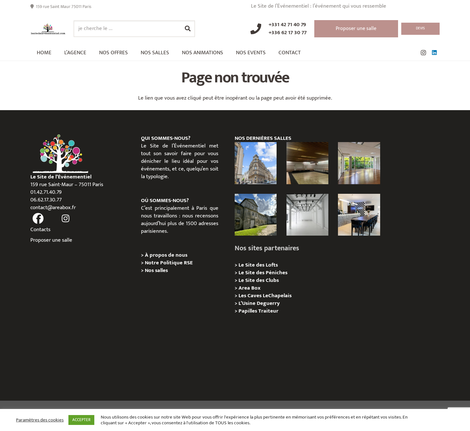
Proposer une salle (51, 240)
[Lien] (48, 28)
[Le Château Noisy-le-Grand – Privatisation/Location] (307, 163)
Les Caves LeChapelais (265, 295)
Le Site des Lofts (258, 265)
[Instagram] (423, 52)
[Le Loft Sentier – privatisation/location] (359, 215)
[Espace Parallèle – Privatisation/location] (307, 215)
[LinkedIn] (434, 52)
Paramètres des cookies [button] (40, 420)
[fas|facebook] (38, 218)
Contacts (40, 229)
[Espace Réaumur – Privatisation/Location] (256, 163)
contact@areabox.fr (53, 207)
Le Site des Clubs (259, 280)
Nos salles (156, 270)
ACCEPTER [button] (81, 419)
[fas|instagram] (66, 218)
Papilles (248, 310)
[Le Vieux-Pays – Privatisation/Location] (256, 215)
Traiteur (268, 310)
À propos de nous (166, 255)
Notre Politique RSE (169, 262)
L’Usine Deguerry (259, 303)
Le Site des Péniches (263, 272)
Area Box (250, 288)
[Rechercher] (188, 28)
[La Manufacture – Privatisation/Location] (359, 163)
